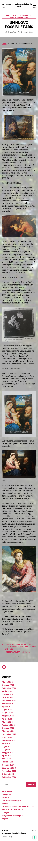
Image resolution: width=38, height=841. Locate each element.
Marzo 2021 (7, 759)
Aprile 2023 (7, 691)
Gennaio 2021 (8, 765)
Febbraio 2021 (8, 762)
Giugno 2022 (7, 713)
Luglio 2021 (7, 746)
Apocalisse (7, 791)
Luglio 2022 (7, 710)
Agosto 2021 (7, 743)
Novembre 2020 (9, 771)
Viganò (5, 819)
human (5, 804)
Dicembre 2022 (9, 697)
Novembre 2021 (9, 734)
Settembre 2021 (9, 740)
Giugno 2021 (7, 749)
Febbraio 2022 (8, 725)
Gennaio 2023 (8, 694)
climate (5, 797)
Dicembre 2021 (8, 731)
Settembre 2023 (9, 688)
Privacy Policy (7, 837)
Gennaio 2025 (8, 685)
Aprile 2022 (7, 719)
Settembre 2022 (9, 703)
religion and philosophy (12, 816)
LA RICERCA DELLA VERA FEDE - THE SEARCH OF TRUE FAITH (19, 16)
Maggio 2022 (8, 716)
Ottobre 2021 (8, 737)
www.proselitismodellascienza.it (19, 5)
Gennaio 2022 (8, 728)
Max (4, 44)
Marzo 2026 (7, 682)
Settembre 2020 (9, 777)
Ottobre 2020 (8, 774)
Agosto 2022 (7, 707)
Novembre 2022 (9, 700)
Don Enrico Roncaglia (11, 800)
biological (6, 794)
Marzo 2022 (7, 722)
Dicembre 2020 (9, 768)
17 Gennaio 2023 (26, 32)
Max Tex (13, 32)
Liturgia (5, 812)
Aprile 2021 (7, 756)
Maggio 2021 (7, 753)
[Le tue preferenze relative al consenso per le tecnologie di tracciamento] (34, 837)
